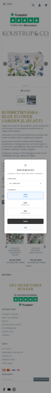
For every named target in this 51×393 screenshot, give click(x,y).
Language (11, 179)
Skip (25, 228)
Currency (11, 190)
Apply (25, 221)
